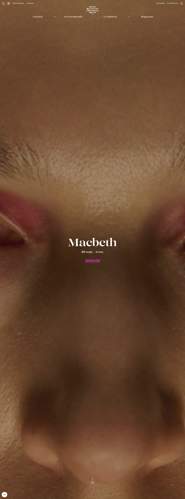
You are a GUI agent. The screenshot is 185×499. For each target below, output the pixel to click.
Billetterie (161, 3)
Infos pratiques (18, 3)
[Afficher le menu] (181, 3)
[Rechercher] (3, 3)
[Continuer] (92, 480)
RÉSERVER (92, 260)
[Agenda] (8, 3)
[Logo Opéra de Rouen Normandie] (92, 10)
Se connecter (172, 3)
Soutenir (30, 3)
